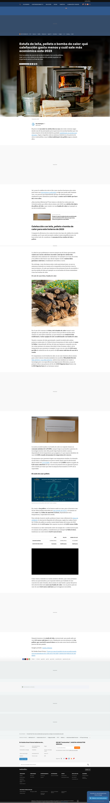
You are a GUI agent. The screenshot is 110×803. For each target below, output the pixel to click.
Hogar (45, 746)
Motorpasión (64, 775)
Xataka (21, 775)
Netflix (39, 34)
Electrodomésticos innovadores (36, 746)
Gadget (60, 34)
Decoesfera (74, 777)
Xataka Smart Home (22, 781)
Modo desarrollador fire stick (72, 737)
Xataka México (23, 791)
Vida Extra (32, 777)
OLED (72, 34)
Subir (87, 769)
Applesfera (22, 779)
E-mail (36, 64)
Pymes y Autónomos (84, 778)
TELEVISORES (26, 4)
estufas (52, 659)
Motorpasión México (64, 792)
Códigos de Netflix (51, 737)
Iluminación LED (35, 753)
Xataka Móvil (22, 777)
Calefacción (59, 659)
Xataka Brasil (22, 793)
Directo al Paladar (54, 775)
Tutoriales (34, 749)
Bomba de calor (67, 659)
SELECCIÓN (48, 4)
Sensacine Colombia (43, 794)
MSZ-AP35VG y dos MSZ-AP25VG (42, 360)
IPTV (58, 737)
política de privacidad (73, 750)
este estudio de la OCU (60, 510)
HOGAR (55, 4)
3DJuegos (32, 775)
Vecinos (34, 34)
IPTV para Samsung (84, 737)
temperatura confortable (48, 192)
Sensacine (43, 775)
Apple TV (49, 34)
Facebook (30, 64)
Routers (21, 755)
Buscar (88, 764)
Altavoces (44, 34)
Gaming (68, 34)
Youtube (87, 4)
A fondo (38, 659)
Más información (64, 801)
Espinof (42, 777)
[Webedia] (88, 1)
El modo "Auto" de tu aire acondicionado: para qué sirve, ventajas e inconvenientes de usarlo (45, 733)
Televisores (22, 746)
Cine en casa (34, 755)
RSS (71, 758)
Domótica (55, 34)
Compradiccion (75, 779)
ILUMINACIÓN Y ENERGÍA (73, 4)
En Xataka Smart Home (56, 214)
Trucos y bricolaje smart (48, 750)
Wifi (45, 755)
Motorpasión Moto (65, 777)
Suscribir (77, 747)
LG (64, 34)
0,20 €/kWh (45, 462)
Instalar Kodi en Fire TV (41, 737)
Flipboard (83, 4)
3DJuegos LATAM (33, 791)
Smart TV (46, 753)
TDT (30, 34)
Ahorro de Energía (23, 753)
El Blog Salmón (85, 775)
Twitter (90, 4)
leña (48, 659)
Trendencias (74, 775)
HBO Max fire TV (32, 737)
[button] (40, 123)
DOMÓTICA (62, 4)
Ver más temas (23, 759)
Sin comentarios (24, 64)
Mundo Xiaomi (22, 783)
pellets (43, 659)
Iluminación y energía (24, 749)
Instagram (85, 4)
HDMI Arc (63, 737)
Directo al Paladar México (54, 792)
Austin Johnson (47, 648)
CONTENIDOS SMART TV (37, 4)
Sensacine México (44, 791)
